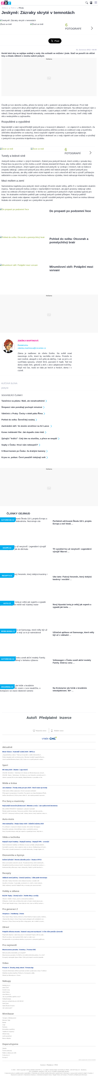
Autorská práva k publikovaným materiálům (17, 1073)
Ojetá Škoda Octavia (8, 1005)
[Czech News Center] (53, 738)
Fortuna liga (29, 967)
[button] (95, 2)
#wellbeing (15, 914)
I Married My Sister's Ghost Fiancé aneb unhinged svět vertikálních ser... (23, 919)
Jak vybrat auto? (7, 1008)
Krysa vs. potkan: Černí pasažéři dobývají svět (23, 457)
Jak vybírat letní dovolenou (48, 806)
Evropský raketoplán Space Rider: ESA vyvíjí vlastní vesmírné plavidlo (22, 957)
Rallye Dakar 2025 (21, 824)
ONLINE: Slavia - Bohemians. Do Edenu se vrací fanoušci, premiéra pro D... (24, 775)
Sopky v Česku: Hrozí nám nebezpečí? (19, 445)
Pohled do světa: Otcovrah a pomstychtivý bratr (68, 240)
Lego (3, 1024)
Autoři (32, 718)
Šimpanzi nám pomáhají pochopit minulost (21, 407)
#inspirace (6, 914)
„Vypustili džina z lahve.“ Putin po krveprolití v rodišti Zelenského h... (22, 755)
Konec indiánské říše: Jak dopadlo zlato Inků (22, 432)
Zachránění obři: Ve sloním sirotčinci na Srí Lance (25, 426)
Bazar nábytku (6, 1038)
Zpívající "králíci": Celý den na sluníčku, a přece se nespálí (29, 438)
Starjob (4, 1048)
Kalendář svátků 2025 (21, 752)
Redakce (50, 1065)
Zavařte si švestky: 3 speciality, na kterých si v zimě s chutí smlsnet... (22, 883)
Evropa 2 (5, 1057)
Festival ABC (31, 950)
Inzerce (65, 718)
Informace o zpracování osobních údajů (75, 1073)
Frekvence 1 (6, 1055)
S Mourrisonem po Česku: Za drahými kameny (23, 451)
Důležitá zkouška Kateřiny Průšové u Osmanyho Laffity (18, 973)
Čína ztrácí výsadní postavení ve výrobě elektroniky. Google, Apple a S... (23, 849)
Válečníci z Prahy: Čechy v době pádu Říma (22, 413)
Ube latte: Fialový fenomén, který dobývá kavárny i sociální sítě (20, 881)
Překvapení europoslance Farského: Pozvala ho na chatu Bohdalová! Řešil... (24, 793)
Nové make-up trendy (40, 788)
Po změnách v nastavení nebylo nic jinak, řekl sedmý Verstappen (21, 827)
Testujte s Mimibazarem (9, 1018)
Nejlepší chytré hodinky (10, 842)
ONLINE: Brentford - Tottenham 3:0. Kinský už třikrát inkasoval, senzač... (23, 773)
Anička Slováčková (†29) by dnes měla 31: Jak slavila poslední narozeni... (23, 795)
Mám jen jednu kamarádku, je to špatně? (14, 952)
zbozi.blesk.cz (6, 994)
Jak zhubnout (7, 788)
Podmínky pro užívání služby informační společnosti (47, 1073)
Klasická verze (40, 731)
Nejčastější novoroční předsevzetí (14, 806)
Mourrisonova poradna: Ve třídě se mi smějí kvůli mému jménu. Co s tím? (23, 955)
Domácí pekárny (25, 878)
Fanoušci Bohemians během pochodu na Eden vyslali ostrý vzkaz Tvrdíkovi (24, 970)
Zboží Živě (5, 987)
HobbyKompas (6, 999)
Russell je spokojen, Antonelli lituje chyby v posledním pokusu (20, 829)
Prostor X (5, 967)
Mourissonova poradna (10, 950)
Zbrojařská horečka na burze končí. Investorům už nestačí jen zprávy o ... (24, 865)
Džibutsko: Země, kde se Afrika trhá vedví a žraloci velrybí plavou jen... (23, 901)
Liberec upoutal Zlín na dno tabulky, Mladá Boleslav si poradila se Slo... (22, 777)
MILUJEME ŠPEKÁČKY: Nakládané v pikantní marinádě (18, 809)
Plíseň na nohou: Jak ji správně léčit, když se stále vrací (18, 937)
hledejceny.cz (6, 985)
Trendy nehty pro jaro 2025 (22, 788)
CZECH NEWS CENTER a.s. (34, 1069)
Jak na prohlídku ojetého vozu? (11, 996)
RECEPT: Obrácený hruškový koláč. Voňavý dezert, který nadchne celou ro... (25, 813)
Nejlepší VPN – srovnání (41, 842)
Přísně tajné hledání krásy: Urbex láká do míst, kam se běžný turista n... (23, 903)
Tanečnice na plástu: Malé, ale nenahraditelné (23, 401)
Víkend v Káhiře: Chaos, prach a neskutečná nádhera (18, 899)
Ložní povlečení (7, 1036)
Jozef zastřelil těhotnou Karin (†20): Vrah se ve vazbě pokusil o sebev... (23, 759)
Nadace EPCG (36, 860)
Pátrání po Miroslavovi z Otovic (11, 975)
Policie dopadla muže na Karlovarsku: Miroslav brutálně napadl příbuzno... (23, 757)
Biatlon (16, 770)
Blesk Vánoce (7, 752)
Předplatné (48, 718)
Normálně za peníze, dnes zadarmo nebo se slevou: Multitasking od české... (24, 847)
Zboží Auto (5, 1003)
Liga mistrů (24, 770)
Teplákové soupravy (8, 1031)
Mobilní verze (58, 731)
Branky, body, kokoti (17, 967)
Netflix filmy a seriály (31, 896)
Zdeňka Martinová (28, 341)
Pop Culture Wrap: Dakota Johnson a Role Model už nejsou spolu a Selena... (24, 916)
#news (22, 914)
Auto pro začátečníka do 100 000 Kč (13, 1001)
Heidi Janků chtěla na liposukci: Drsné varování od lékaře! (19, 791)
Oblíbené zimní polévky (10, 878)
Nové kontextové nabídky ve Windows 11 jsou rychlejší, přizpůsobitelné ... (23, 845)
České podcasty (7, 1050)
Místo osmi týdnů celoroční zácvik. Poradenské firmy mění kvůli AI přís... (23, 863)
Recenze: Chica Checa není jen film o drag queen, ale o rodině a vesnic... (23, 921)
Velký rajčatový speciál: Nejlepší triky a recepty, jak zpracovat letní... (22, 885)
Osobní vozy (6, 990)
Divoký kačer (18, 896)
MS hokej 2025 (7, 770)
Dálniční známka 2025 (36, 824)
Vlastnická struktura (30, 1074)
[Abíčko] (5, 5)
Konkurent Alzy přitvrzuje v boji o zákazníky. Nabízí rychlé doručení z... (23, 867)
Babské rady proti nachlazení (31, 932)
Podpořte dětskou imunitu (11, 932)
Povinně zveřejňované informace (77, 1074)
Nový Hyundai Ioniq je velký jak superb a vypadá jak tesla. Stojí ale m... (23, 831)
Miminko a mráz (32, 806)
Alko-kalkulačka (8, 824)
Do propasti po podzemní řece (70, 211)
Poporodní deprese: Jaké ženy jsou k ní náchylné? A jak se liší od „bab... (23, 934)
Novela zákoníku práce (23, 860)
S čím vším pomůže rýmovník (53, 932)
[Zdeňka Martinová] (8, 353)
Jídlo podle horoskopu (39, 878)
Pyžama (4, 1027)
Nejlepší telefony (26, 842)
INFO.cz (32, 752)
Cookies (90, 1073)
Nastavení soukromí (17, 1074)
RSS (56, 1065)
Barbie (4, 1022)
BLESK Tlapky (7, 896)
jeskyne (4, 388)
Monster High (6, 1020)
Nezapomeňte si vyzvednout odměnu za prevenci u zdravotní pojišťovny (23, 939)
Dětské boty (5, 1034)
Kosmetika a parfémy (8, 1029)
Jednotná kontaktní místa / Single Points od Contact (52, 1074)
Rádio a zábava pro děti (9, 1053)
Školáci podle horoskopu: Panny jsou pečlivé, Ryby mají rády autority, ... (23, 811)
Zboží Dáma (6, 992)
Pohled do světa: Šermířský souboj (18, 420)
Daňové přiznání (8, 860)
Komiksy (22, 950)
